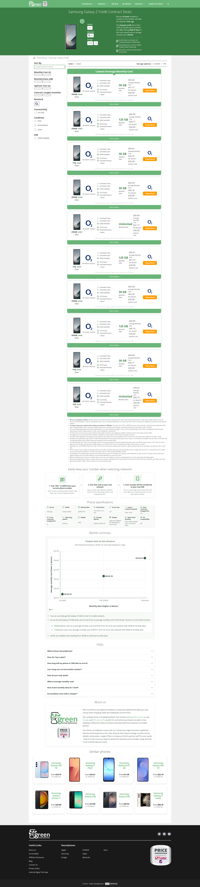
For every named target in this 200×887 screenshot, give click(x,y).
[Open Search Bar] (168, 4)
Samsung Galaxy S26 (124, 795)
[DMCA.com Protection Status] (111, 884)
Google (86, 720)
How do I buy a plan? (56, 657)
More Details (114, 104)
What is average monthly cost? (60, 681)
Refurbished (43, 125)
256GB (90, 43)
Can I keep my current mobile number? (64, 669)
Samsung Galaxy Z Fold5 (158, 796)
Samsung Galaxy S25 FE (158, 765)
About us (32, 850)
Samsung (52, 58)
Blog (30, 861)
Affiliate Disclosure (36, 857)
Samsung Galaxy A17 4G (124, 765)
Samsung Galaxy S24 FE (56, 765)
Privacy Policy (34, 868)
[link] (114, 87)
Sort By (37, 63)
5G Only (41, 112)
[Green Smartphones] (35, 4)
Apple (134, 717)
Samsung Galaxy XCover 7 (56, 796)
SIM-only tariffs (99, 720)
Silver (90, 28)
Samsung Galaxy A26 (90, 795)
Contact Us (33, 865)
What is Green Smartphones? (59, 651)
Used (40, 129)
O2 (90, 616)
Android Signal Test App (38, 872)
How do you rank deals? (57, 675)
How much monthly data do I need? (62, 687)
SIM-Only (115, 4)
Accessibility (34, 853)
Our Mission (126, 4)
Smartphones (87, 4)
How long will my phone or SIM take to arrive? (67, 663)
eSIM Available (43, 138)
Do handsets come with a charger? (62, 694)
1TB (96, 43)
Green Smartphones (96, 884)
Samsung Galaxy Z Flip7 (90, 765)
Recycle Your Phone (156, 4)
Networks (101, 4)
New (39, 121)
